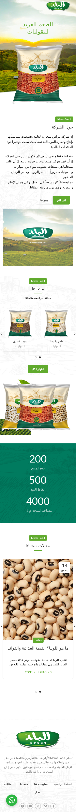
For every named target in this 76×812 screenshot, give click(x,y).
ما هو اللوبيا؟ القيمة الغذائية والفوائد (38, 648)
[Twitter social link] (46, 806)
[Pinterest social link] (22, 806)
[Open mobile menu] (5, 6)
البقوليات (56, 346)
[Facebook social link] (53, 806)
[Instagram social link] (38, 806)
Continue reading (38, 672)
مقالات (38, 640)
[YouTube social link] (30, 806)
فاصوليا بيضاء (56, 341)
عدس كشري (20, 341)
